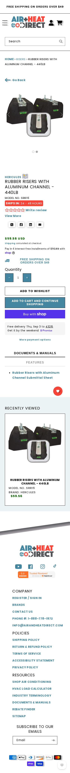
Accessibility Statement (33, 660)
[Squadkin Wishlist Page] (58, 391)
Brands (18, 605)
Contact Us (22, 612)
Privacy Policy (25, 667)
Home (9, 59)
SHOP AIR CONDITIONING (31, 682)
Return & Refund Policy (32, 647)
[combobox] (35, 41)
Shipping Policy (25, 640)
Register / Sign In (27, 598)
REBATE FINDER (23, 709)
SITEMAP (19, 716)
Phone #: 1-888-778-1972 (32, 618)
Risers (21, 59)
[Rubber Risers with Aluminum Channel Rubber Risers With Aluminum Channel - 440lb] (33, 152)
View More (13, 216)
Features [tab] (35, 362)
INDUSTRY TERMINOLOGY (31, 695)
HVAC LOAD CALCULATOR (32, 689)
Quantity (13, 269)
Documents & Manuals (31, 702)
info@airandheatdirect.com (37, 625)
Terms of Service (26, 654)
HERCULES (13, 177)
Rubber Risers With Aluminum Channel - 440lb (35, 481)
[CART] (59, 23)
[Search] (61, 41)
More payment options (35, 339)
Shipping (10, 243)
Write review (36, 210)
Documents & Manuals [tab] (35, 353)
